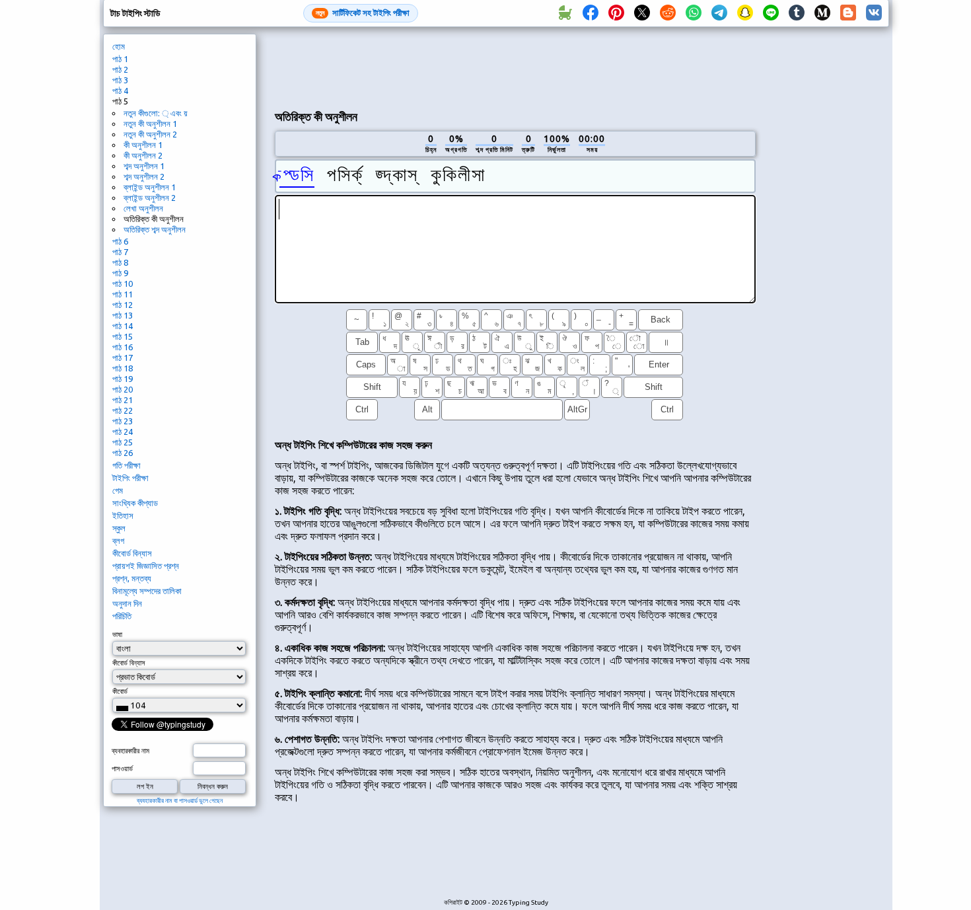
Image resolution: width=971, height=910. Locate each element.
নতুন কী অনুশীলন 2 (150, 134)
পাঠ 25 (122, 442)
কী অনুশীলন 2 (143, 155)
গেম (117, 490)
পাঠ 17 (122, 357)
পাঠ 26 (122, 452)
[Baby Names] (565, 13)
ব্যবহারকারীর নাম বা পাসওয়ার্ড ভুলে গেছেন (180, 800)
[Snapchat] (745, 13)
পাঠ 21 (122, 399)
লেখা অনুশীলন (143, 208)
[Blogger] (848, 13)
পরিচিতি (121, 616)
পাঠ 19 (122, 378)
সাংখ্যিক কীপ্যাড (135, 503)
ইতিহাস (122, 515)
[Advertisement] (515, 66)
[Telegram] (719, 13)
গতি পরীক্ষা (126, 465)
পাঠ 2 (120, 69)
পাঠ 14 (122, 325)
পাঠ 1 (120, 58)
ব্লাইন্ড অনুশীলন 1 (150, 187)
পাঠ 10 (122, 283)
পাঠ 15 (122, 336)
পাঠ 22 (122, 410)
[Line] (771, 13)
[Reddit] (668, 13)
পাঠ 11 (122, 294)
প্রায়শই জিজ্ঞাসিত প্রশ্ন (145, 565)
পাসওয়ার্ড (122, 769)
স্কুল (119, 528)
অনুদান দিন (127, 603)
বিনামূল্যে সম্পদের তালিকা (147, 590)
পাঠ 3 (120, 80)
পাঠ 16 (122, 347)
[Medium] (822, 13)
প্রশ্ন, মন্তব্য (131, 578)
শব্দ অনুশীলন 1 (144, 166)
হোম (118, 46)
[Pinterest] (616, 13)
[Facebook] (590, 13)
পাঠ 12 (122, 304)
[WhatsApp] (693, 13)
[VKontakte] (874, 13)
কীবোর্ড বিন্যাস (132, 553)
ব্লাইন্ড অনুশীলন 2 (150, 197)
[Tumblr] (797, 13)
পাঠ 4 (120, 90)
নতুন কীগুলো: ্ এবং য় (156, 113)
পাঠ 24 (122, 431)
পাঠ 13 (122, 315)
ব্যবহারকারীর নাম (130, 751)
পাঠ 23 (122, 421)
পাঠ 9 (120, 273)
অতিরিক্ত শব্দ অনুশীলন (155, 229)
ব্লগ (118, 540)
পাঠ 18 (122, 368)
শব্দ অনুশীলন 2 (144, 176)
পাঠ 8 (120, 262)
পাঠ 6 (120, 241)
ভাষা (117, 634)
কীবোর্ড (119, 691)
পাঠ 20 (122, 389)
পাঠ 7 (120, 251)
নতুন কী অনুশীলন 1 (150, 123)
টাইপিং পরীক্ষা (130, 477)
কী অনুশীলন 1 (143, 144)
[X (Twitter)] (642, 13)
